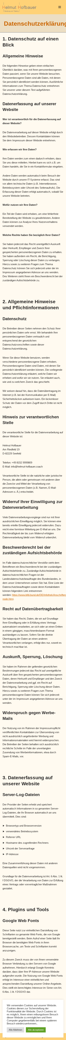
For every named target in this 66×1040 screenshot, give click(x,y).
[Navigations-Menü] (59, 7)
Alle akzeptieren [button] (36, 1030)
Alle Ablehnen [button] (15, 1030)
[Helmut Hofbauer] (20, 7)
